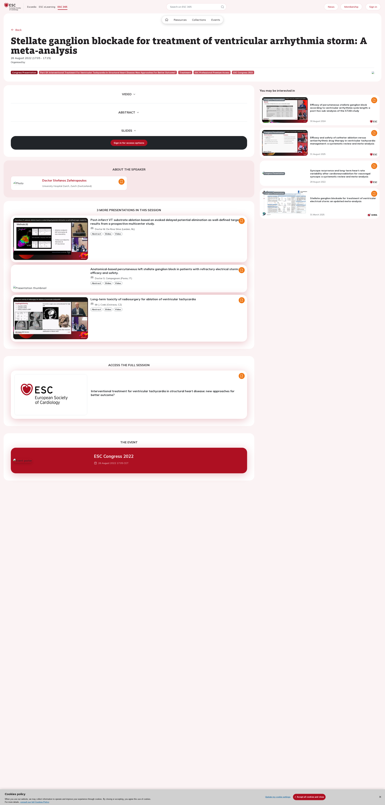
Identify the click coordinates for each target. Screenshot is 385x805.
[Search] (222, 7)
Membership (351, 6)
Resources (180, 20)
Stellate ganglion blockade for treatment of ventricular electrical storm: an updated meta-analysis (343, 200)
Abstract (96, 234)
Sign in (373, 6)
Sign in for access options (129, 142)
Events (215, 20)
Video (118, 234)
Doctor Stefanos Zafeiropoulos (64, 180)
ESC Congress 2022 (114, 456)
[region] (192, 797)
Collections (199, 20)
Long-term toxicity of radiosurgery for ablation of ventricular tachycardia (143, 299)
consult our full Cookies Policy (34, 802)
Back (18, 30)
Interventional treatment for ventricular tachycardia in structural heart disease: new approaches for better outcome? (162, 393)
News (331, 6)
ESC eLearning (47, 6)
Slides (108, 234)
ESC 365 (62, 6)
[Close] (380, 797)
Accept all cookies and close (310, 797)
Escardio (31, 6)
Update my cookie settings (277, 797)
